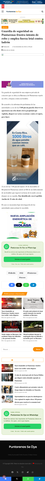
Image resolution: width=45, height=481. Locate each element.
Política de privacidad (13, 455)
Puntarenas (32, 273)
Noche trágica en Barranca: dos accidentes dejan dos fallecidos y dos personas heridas (11, 336)
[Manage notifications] (4, 477)
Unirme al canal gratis (22, 259)
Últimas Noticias (33, 455)
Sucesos (5, 27)
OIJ (21, 273)
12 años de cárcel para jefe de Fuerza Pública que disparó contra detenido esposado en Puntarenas (29, 378)
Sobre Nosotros (24, 455)
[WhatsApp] (26, 285)
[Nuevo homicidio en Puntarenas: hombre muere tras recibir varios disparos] (12, 303)
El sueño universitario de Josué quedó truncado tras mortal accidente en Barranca (33, 313)
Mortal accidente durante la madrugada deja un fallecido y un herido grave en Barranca (33, 336)
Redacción (6, 47)
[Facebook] (12, 285)
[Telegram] (33, 285)
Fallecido (12, 273)
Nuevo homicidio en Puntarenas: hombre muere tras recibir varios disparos (10, 313)
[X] (19, 285)
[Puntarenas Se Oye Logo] (13, 11)
